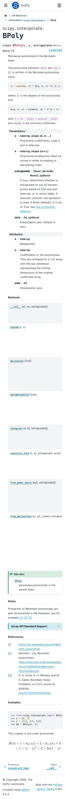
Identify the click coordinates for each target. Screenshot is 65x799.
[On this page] (59, 5)
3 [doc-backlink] (10, 675)
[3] (30, 617)
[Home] (5, 15)
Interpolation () (27, 20)
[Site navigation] (6, 5)
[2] (25, 617)
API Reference (19, 15)
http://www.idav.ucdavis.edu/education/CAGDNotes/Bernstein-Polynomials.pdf (40, 666)
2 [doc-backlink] (10, 653)
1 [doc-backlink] (9, 644)
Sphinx (25, 789)
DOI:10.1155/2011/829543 (35, 693)
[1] (21, 617)
